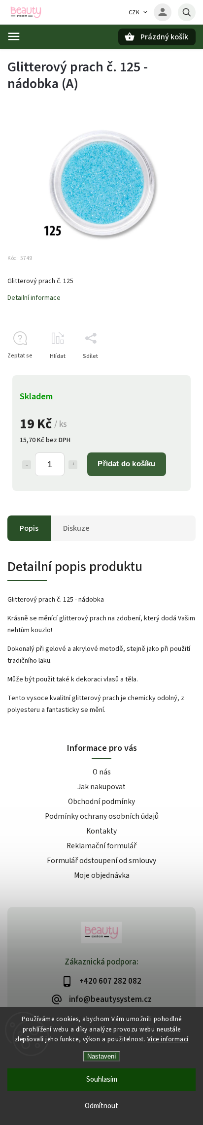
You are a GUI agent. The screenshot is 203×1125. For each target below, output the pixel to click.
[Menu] (13, 36)
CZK (134, 12)
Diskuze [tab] (76, 528)
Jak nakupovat (101, 786)
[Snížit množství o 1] (26, 464)
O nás (102, 772)
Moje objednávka (102, 875)
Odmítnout (101, 1106)
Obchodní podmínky (101, 801)
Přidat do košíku (126, 463)
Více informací (168, 1039)
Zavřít (165, 373)
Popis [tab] (29, 528)
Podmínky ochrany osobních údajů (102, 816)
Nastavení (101, 1056)
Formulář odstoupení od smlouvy (101, 860)
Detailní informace (34, 298)
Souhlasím (101, 1079)
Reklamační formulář (101, 845)
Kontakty (101, 831)
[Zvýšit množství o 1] (72, 464)
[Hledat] (187, 12)
